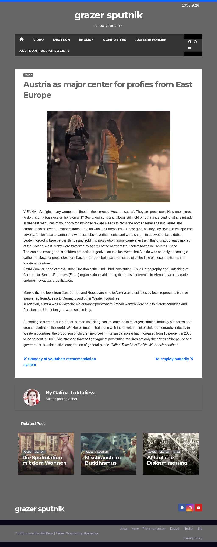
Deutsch (61, 40)
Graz (177, 452)
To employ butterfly (172, 359)
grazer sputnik (108, 15)
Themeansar (91, 533)
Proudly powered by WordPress (34, 533)
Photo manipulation (154, 528)
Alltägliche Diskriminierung (167, 460)
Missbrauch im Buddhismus (103, 460)
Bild (200, 528)
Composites (114, 40)
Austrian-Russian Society (44, 51)
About (123, 528)
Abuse (28, 75)
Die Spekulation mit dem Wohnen (44, 460)
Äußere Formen (150, 40)
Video (38, 40)
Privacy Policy (193, 538)
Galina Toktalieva (74, 393)
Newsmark (72, 533)
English (86, 40)
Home (135, 528)
